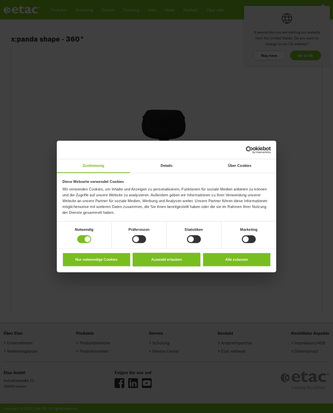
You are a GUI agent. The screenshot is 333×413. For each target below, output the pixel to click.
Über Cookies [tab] (239, 165)
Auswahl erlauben (166, 259)
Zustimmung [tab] (93, 165)
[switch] (139, 239)
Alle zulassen (236, 259)
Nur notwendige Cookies (96, 259)
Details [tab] (167, 165)
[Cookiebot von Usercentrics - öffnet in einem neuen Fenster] (249, 149)
